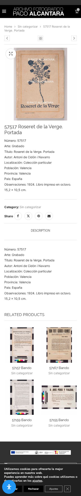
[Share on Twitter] (28, 216)
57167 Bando (59, 368)
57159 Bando (22, 420)
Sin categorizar (28, 26)
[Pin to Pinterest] (39, 216)
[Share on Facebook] (18, 216)
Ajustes (53, 489)
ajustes (37, 481)
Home (8, 26)
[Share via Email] (49, 216)
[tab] (40, 230)
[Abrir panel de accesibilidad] (9, 487)
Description (40, 230)
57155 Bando (59, 420)
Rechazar (33, 489)
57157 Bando (22, 368)
